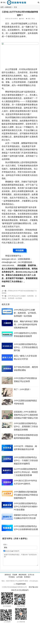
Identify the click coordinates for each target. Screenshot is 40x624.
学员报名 (12, 577)
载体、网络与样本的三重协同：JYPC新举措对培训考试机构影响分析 (26, 324)
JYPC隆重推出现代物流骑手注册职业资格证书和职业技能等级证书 (26, 495)
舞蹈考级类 (22, 575)
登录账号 (16, 551)
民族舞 (14, 575)
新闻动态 (8, 7)
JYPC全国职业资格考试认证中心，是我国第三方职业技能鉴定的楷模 (26, 426)
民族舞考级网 (21, 584)
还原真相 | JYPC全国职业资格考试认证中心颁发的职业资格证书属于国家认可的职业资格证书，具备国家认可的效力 (26, 418)
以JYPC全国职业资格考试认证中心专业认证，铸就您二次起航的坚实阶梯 (26, 472)
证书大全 (31, 575)
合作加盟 (19, 577)
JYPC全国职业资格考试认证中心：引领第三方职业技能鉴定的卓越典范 (26, 460)
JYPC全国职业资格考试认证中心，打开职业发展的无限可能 (26, 347)
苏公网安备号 (24, 590)
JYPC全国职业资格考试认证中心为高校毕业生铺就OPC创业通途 (25, 506)
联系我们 (27, 577)
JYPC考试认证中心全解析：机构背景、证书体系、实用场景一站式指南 (26, 313)
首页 (2, 7)
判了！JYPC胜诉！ (22, 389)
